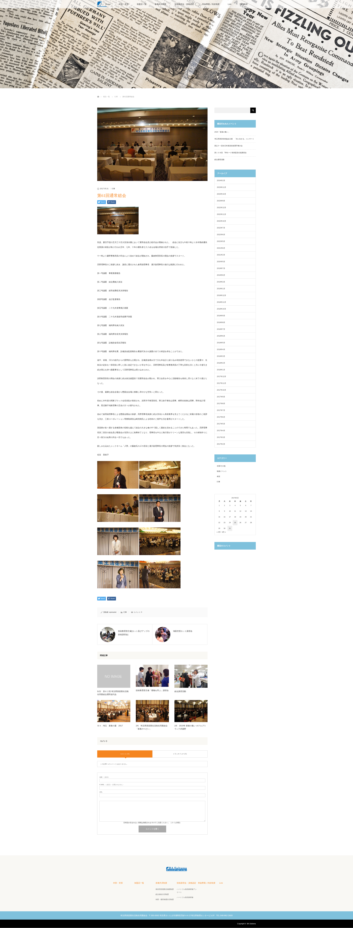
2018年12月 (221, 295)
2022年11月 (221, 214)
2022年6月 (221, 235)
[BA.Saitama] (176, 869)
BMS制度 (244, 4)
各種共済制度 (160, 4)
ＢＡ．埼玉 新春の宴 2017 (110, 726)
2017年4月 (221, 431)
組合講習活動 (180, 691)
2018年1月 (221, 370)
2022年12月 (221, 208)
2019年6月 (221, 275)
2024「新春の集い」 (222, 132)
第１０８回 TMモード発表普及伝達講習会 (230, 153)
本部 (218, 476)
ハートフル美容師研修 (185, 897)
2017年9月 (221, 397)
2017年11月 (221, 383)
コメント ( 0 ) (124, 754)
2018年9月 (221, 316)
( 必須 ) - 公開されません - (111, 784)
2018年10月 (221, 309)
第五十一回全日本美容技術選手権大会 (228, 146)
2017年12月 (221, 376)
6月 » (224, 532)
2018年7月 (221, 329)
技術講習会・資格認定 (184, 4)
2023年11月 (221, 187)
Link (229, 4)
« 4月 (219, 532)
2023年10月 (221, 194)
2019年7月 (221, 268)
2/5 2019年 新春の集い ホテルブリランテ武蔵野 (190, 727)
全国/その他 (221, 466)
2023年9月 (221, 201)
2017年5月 (221, 424)
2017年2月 (221, 444)
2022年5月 (221, 241)
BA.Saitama (251, 924)
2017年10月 (221, 390)
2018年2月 (221, 363)
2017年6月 (221, 417)
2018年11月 (221, 302)
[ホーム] (98, 93)
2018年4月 (221, 349)
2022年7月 (221, 228)
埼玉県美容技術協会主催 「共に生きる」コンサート (234, 139)
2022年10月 (221, 221)
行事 (116, 97)
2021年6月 (221, 248)
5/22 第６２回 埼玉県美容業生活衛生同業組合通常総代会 (113, 692)
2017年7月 (221, 410)
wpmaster (113, 612)
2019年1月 (221, 289)
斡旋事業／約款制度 (211, 4)
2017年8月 (221, 403)
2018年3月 (221, 356)
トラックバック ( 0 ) (180, 754)
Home (108, 4)
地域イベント (222, 471)
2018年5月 (221, 343)
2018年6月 (221, 336)
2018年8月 (221, 322)
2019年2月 (221, 282)
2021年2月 (221, 255)
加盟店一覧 (141, 4)
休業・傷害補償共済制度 (165, 899)
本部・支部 (124, 4)
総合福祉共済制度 (162, 894)
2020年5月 (221, 262)
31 (230, 528)
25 (235, 522)
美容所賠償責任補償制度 (165, 889)
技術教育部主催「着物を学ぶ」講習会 (152, 690)
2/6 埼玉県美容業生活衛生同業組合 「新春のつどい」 (152, 727)
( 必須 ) (104, 777)
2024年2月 (221, 180)
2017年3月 (221, 437)
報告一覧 (106, 97)
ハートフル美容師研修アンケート (187, 890)
